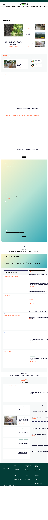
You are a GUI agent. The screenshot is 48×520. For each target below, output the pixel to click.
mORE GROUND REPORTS (7, 265)
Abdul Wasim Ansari (29, 46)
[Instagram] (41, 1)
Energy (27, 370)
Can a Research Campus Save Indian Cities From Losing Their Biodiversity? (13, 42)
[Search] (44, 6)
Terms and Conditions (27, 504)
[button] (28, 6)
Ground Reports (34, 240)
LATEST (31, 266)
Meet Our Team (15, 501)
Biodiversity (17, 370)
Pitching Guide (37, 504)
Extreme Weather (27, 144)
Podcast (37, 6)
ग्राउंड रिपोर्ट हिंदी (24, 375)
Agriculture (12, 246)
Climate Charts (37, 514)
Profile (32, 384)
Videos (14, 514)
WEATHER (31, 298)
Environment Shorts (16, 240)
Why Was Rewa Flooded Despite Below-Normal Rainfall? (29, 26)
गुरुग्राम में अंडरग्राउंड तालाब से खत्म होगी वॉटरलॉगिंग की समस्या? (21, 64)
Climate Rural (26, 514)
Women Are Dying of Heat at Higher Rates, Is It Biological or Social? (27, 146)
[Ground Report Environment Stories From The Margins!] (24, 4)
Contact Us (15, 500)
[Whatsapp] (38, 1)
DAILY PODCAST (5, 55)
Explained (25, 240)
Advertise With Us (27, 500)
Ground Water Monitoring (38, 517)
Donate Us (36, 501)
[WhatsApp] (3, 502)
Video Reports (32, 6)
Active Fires (36, 513)
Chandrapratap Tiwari (29, 28)
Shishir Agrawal (27, 110)
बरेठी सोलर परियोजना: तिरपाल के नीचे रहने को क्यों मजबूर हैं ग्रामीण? (15, 227)
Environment (20, 246)
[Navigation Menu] (4, 4)
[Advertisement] (24, 13)
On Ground (13, 6)
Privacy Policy (26, 501)
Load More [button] (24, 231)
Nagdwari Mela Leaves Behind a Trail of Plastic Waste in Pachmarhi (29, 34)
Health (32, 370)
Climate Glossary (16, 510)
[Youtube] (44, 1)
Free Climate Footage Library (17, 513)
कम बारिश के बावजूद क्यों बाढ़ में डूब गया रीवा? (38, 400)
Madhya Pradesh (27, 106)
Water (23, 370)
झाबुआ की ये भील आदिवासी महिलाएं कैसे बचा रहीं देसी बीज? (14, 191)
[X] (40, 1)
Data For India (37, 510)
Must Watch (37, 246)
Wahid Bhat (11, 46)
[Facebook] (43, 1)
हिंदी (38, 384)
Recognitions (15, 504)
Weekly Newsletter (37, 500)
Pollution (37, 370)
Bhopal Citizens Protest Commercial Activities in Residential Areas (27, 108)
